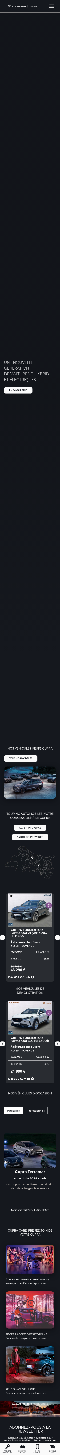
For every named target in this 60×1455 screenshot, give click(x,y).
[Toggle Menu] (51, 6)
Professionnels (36, 1110)
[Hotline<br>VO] (52, 1446)
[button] (57, 937)
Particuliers (13, 1110)
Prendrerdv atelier (7, 1452)
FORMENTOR (30, 1041)
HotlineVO (52, 1452)
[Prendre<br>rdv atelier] (7, 1446)
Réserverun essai (22, 1452)
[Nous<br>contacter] (37, 1446)
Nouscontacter (37, 1452)
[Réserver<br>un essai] (22, 1446)
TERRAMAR (30, 933)
